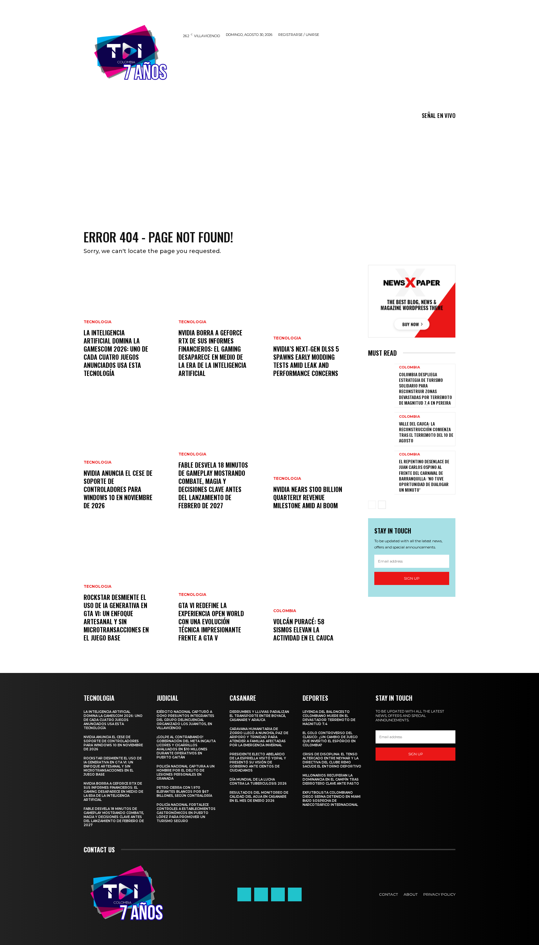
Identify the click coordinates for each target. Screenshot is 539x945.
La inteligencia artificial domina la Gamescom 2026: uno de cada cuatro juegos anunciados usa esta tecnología (116, 353)
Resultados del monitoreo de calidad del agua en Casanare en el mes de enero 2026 (259, 797)
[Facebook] (244, 894)
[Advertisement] (269, 170)
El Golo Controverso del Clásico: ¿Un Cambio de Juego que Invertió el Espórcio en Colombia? (330, 739)
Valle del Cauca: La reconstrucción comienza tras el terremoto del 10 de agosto (426, 432)
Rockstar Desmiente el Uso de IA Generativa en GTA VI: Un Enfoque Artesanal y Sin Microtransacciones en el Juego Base (116, 617)
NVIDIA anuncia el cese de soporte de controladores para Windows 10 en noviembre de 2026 (118, 489)
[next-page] (382, 505)
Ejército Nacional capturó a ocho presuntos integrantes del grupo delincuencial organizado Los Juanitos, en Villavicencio (185, 720)
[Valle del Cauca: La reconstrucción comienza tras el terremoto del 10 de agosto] (381, 429)
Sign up (412, 578)
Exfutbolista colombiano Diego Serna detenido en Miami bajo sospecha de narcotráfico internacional (332, 799)
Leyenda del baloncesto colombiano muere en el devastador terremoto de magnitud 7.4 (329, 718)
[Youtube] (295, 894)
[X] (278, 894)
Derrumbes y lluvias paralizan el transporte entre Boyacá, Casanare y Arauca (259, 716)
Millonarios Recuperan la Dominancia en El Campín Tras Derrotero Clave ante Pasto (331, 779)
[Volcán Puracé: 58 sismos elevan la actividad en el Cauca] (317, 591)
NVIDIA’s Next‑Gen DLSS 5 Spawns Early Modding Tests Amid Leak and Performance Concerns (306, 361)
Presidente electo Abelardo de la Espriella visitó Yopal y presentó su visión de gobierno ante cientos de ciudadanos (258, 762)
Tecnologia (97, 322)
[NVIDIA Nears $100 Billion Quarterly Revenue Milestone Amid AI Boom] (317, 459)
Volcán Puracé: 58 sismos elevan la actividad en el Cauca (303, 629)
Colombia (284, 611)
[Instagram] (261, 894)
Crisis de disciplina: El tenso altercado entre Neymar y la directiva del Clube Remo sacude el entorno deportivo (332, 760)
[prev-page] (372, 505)
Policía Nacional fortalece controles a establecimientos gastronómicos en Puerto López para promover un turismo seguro (186, 813)
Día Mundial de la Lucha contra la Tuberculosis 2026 (258, 781)
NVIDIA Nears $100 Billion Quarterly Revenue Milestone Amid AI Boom (307, 497)
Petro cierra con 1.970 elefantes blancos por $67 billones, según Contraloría (184, 792)
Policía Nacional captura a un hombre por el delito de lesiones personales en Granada (186, 772)
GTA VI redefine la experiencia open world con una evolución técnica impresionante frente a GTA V (211, 621)
